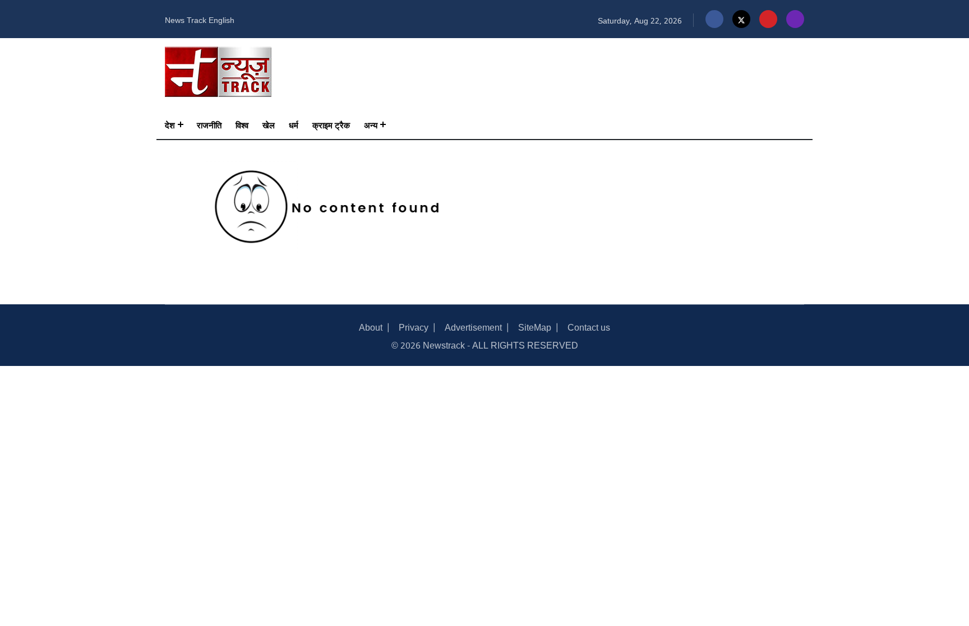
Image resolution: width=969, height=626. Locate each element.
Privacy (413, 326)
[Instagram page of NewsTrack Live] (795, 19)
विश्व (242, 124)
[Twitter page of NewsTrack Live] (741, 19)
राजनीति (209, 124)
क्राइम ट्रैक (331, 124)
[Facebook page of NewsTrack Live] (714, 19)
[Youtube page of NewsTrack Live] (768, 19)
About (370, 326)
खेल (268, 124)
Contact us (588, 326)
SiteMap (534, 326)
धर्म (293, 124)
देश (170, 124)
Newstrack (444, 344)
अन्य (370, 124)
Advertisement (473, 326)
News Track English (199, 19)
